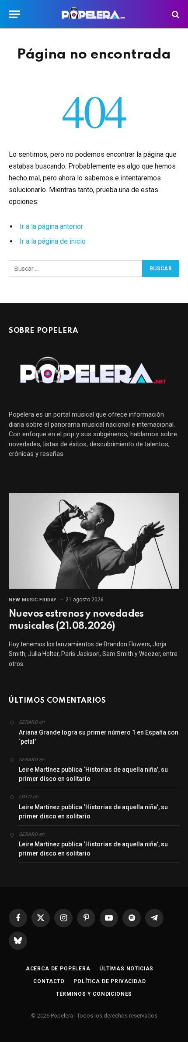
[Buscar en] (174, 14)
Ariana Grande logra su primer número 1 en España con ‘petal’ (98, 737)
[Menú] (14, 14)
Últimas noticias (126, 969)
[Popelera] (94, 14)
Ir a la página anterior (51, 226)
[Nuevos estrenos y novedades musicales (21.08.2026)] (94, 541)
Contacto (49, 981)
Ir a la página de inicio (53, 241)
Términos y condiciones (94, 994)
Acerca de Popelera (58, 969)
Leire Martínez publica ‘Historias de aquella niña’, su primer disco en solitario (93, 774)
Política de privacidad (109, 981)
